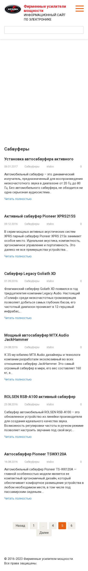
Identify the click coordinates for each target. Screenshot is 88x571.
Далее (44, 533)
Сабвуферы (32, 166)
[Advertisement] (44, 90)
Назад (20, 526)
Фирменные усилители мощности (45, 8)
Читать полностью (18, 199)
